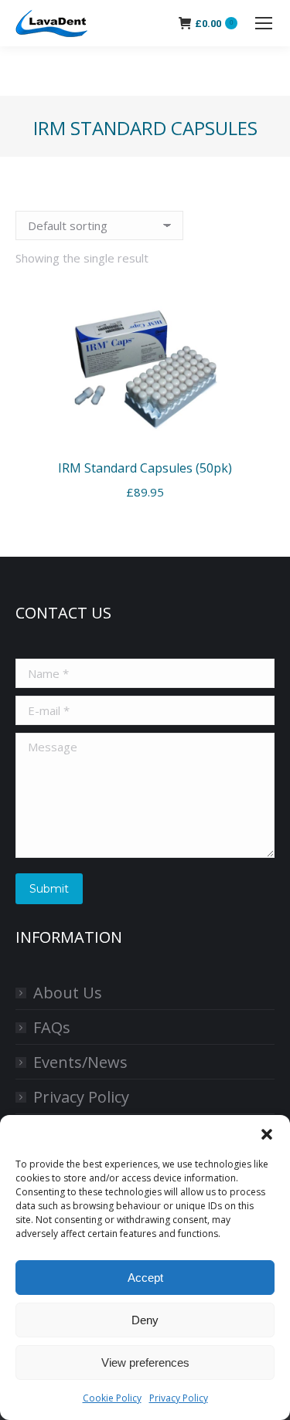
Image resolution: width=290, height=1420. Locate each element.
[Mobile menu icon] (264, 23)
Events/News (80, 1062)
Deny (145, 1320)
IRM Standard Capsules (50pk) (145, 467)
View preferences (145, 1362)
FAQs (51, 1027)
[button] (267, 1134)
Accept (145, 1277)
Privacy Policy (178, 1398)
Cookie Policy (112, 1398)
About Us (67, 992)
